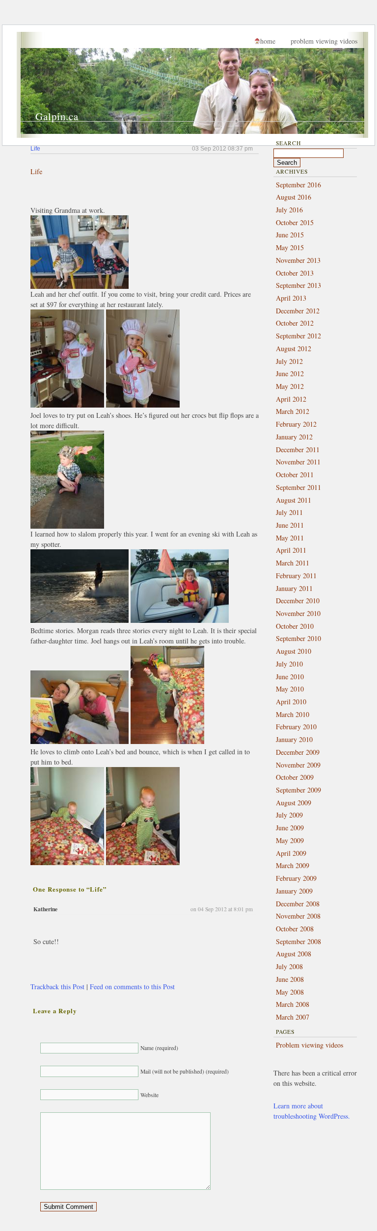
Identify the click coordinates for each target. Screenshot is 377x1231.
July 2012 (289, 361)
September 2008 (298, 941)
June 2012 (290, 373)
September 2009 (298, 790)
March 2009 (292, 865)
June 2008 (290, 979)
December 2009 (298, 752)
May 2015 (290, 247)
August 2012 (293, 348)
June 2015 (290, 234)
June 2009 (290, 827)
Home (267, 41)
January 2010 (294, 739)
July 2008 (289, 966)
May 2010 (290, 688)
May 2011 (290, 537)
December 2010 (298, 600)
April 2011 (291, 550)
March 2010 (292, 714)
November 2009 (298, 764)
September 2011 (298, 487)
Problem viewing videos (324, 41)
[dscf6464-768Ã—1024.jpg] (143, 405)
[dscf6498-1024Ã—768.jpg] (79, 741)
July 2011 (289, 512)
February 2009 (296, 878)
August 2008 (293, 953)
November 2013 (298, 260)
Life (35, 148)
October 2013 (295, 273)
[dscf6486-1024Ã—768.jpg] (180, 620)
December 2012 (298, 310)
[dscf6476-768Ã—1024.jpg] (67, 526)
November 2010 (298, 613)
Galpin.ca (57, 116)
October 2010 (295, 626)
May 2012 (290, 386)
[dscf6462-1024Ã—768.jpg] (79, 286)
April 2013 (291, 298)
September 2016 (298, 184)
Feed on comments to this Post (132, 986)
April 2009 (291, 853)
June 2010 (290, 676)
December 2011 (298, 449)
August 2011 (293, 500)
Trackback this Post (57, 986)
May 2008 (290, 992)
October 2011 (295, 474)
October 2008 (295, 928)
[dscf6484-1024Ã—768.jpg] (79, 620)
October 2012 (295, 323)
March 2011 (292, 562)
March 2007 (292, 1017)
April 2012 (291, 399)
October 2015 (295, 222)
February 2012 (296, 424)
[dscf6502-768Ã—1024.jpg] (143, 862)
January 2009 (294, 891)
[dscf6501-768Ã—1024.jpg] (67, 862)
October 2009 (295, 777)
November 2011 (298, 461)
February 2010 (296, 726)
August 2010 (293, 651)
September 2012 (298, 335)
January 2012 (294, 436)
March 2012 (292, 411)
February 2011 (296, 575)
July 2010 (289, 663)
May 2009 (290, 840)
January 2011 (294, 588)
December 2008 (298, 903)
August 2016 (293, 197)
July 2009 (289, 815)
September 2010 (298, 638)
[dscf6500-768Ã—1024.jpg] (167, 741)
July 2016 (289, 209)
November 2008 (298, 916)
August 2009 (293, 802)
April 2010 (291, 701)
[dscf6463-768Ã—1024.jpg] (67, 405)
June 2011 (290, 525)
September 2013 (298, 285)
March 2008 (292, 1004)
